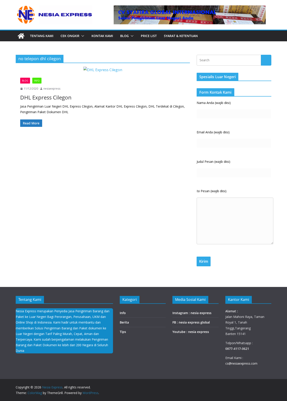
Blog (124, 36)
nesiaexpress (51, 88)
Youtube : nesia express (190, 332)
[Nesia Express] (21, 36)
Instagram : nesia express (191, 313)
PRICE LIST (149, 36)
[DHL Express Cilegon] (103, 70)
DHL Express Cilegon (46, 97)
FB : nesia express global (191, 322)
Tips (123, 332)
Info (37, 80)
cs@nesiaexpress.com (241, 363)
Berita (124, 322)
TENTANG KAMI (41, 36)
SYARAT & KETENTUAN (181, 36)
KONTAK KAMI (102, 36)
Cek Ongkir (70, 36)
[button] (81, 36)
